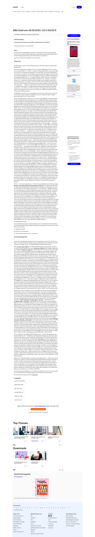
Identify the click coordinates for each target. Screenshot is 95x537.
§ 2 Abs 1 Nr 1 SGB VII (38, 248)
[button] (79, 7)
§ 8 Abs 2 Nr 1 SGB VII (26, 249)
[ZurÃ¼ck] (60, 445)
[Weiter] (62, 445)
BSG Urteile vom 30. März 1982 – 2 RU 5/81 (32, 299)
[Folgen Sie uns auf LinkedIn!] (49, 516)
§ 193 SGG (35, 375)
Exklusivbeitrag (35, 440)
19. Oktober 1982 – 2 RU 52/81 (21, 301)
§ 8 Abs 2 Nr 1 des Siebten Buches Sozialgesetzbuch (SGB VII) (36, 184)
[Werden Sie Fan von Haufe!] (51, 516)
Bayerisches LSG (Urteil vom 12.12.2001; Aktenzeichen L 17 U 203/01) (32, 42)
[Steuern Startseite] (16, 7)
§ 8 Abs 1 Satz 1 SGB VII (23, 246)
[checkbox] (68, 155)
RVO (46, 260)
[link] (15, 11)
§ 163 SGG (40, 339)
